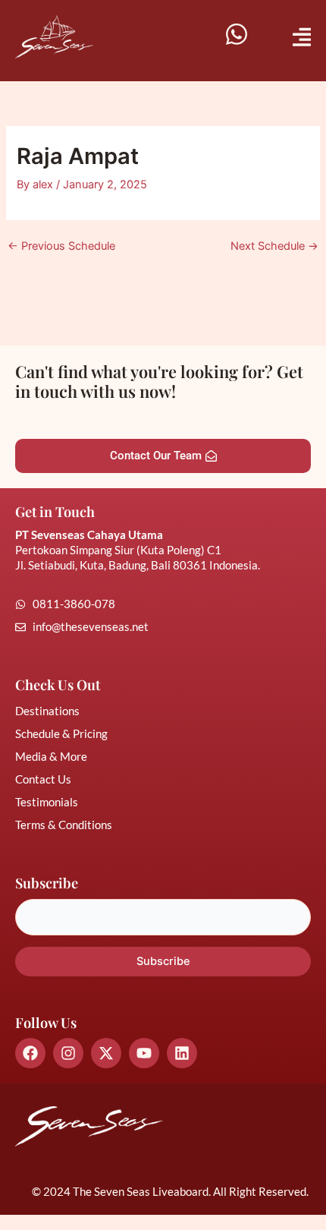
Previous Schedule (61, 246)
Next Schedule (274, 246)
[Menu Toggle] (302, 37)
